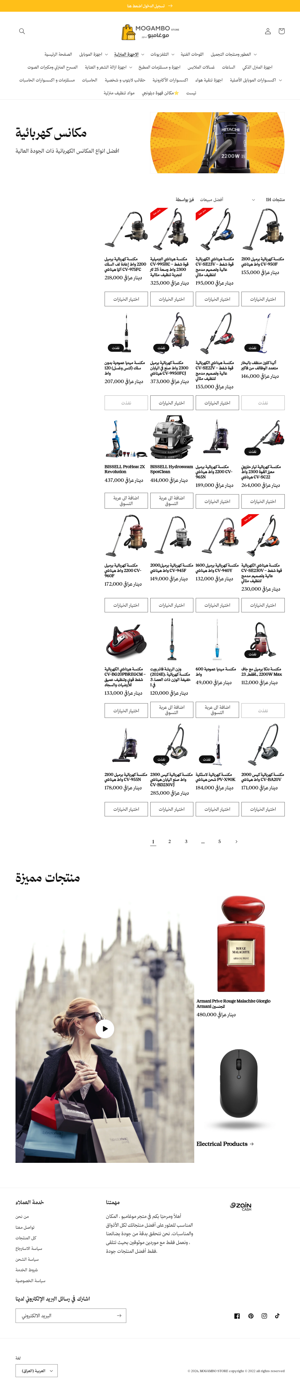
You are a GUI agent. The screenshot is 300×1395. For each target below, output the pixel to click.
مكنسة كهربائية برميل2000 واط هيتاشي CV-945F (171, 568)
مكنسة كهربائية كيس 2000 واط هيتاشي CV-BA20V (262, 777)
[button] (22, 31)
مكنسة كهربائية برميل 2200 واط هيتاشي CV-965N (214, 472)
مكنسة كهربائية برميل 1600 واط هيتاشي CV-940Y (217, 568)
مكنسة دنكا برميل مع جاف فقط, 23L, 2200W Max (261, 671)
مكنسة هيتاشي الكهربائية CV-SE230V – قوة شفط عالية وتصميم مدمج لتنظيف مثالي (261, 573)
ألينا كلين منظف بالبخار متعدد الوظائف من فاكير (259, 365)
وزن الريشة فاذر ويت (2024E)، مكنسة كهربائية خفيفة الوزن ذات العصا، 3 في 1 (170, 676)
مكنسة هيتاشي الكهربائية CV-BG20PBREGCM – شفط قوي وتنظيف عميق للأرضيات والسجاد (125, 676)
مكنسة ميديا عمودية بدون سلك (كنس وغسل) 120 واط (125, 367)
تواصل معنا (25, 1227)
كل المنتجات (26, 1238)
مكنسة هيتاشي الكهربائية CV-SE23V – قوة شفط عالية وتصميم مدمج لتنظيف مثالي (215, 266)
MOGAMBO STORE (214, 1371)
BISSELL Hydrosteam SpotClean (171, 469)
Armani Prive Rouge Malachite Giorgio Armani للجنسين (233, 1003)
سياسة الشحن (27, 1259)
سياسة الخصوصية (30, 1280)
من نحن (22, 1216)
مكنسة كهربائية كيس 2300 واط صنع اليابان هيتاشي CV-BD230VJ (171, 779)
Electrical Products (222, 1143)
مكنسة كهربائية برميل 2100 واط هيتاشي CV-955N (126, 777)
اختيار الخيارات (126, 299)
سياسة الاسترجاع (29, 1248)
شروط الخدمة (27, 1269)
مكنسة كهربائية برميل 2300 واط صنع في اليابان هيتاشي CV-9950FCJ (169, 367)
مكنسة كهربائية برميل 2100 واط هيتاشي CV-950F (262, 261)
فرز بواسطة (185, 199)
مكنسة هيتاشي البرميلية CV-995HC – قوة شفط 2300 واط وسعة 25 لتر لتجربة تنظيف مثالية (169, 266)
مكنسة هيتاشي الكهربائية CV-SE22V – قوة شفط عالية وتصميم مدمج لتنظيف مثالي (215, 370)
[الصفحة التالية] (236, 841)
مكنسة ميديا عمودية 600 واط (216, 671)
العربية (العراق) (33, 1370)
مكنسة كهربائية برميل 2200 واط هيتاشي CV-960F (123, 570)
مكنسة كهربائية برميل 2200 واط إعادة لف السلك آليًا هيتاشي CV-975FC (125, 264)
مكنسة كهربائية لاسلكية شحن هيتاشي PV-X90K (216, 777)
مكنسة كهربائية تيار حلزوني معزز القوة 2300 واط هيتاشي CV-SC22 (261, 472)
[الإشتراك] (119, 1316)
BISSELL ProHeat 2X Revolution (125, 469)
